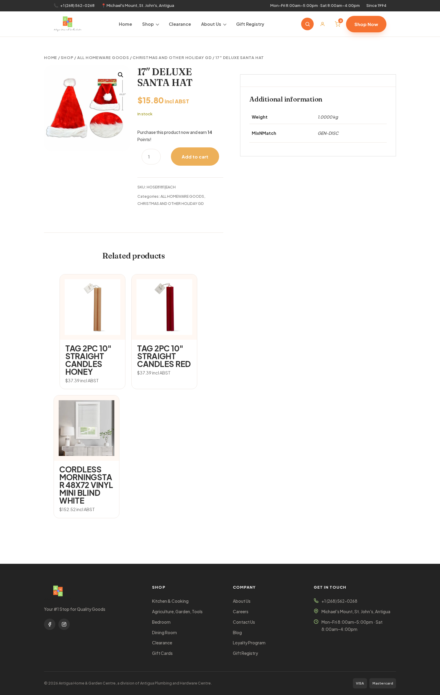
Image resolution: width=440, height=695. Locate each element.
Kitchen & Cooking (170, 601)
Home (125, 24)
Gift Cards (162, 653)
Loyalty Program (249, 642)
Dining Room (164, 632)
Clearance (180, 24)
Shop (148, 24)
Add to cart (195, 156)
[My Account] (322, 24)
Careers (240, 611)
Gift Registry (250, 24)
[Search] (307, 24)
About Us (211, 24)
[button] (120, 75)
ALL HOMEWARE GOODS (103, 57)
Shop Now (366, 24)
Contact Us (244, 622)
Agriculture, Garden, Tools (177, 611)
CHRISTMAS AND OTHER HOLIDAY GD (172, 57)
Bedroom (161, 622)
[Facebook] (49, 624)
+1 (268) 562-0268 (77, 5)
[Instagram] (64, 624)
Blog (237, 632)
